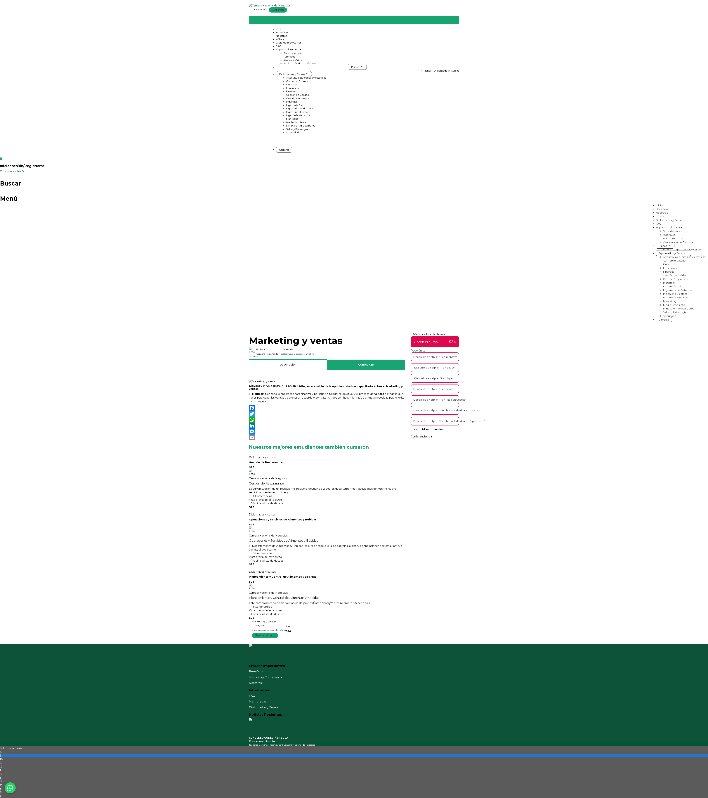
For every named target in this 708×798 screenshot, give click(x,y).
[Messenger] (327, 432)
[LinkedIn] (327, 426)
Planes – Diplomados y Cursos (441, 70)
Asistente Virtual (293, 60)
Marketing (292, 118)
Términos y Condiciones (265, 677)
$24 (452, 341)
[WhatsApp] (327, 420)
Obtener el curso (265, 635)
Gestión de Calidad (297, 94)
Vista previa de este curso (265, 499)
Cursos (4, 171)
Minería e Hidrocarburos (300, 125)
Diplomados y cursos (291, 353)
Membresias (257, 701)
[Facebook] (327, 408)
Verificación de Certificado (299, 63)
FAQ (278, 46)
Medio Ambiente (296, 122)
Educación (292, 87)
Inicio (279, 28)
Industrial (291, 101)
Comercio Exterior (297, 81)
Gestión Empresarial (298, 98)
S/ (1, 752)
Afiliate (280, 39)
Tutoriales (289, 56)
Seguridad (292, 132)
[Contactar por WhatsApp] (10, 787)
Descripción (288, 364)
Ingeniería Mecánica (298, 115)
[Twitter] (327, 414)
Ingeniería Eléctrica (297, 111)
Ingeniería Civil (294, 105)
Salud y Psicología (297, 129)
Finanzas (291, 91)
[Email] (327, 437)
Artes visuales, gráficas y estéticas (306, 77)
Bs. (2, 759)
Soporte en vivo (293, 53)
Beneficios (282, 32)
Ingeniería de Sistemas (299, 108)
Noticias (270, 741)
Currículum (366, 364)
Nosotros (281, 35)
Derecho (291, 84)
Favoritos (16, 171)
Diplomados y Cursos (288, 42)
